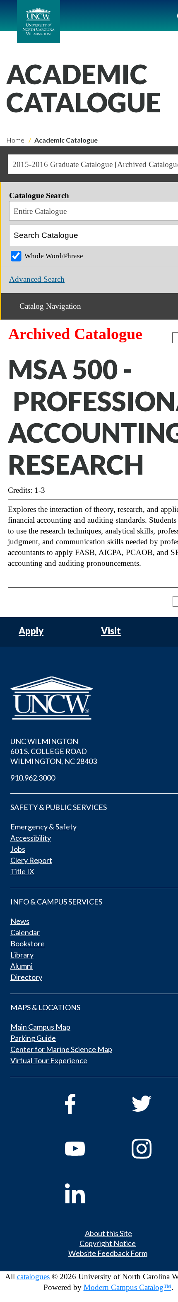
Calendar (25, 932)
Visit (111, 631)
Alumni (21, 965)
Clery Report (31, 860)
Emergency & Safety (43, 826)
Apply (31, 631)
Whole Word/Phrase (53, 256)
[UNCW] (38, 21)
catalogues (33, 1276)
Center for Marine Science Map (61, 1049)
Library (22, 954)
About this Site (108, 1233)
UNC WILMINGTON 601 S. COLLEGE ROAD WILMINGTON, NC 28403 (53, 751)
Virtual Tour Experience (48, 1060)
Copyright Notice (107, 1243)
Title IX (22, 871)
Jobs (17, 848)
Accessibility (30, 837)
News (19, 921)
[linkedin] (86, 1193)
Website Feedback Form (107, 1253)
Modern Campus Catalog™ (127, 1287)
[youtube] (86, 1149)
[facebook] (86, 1104)
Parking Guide (33, 1038)
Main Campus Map (40, 1026)
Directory (26, 977)
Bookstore (27, 943)
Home (15, 140)
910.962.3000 (32, 777)
